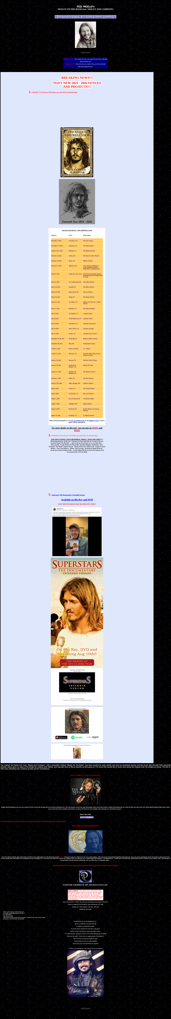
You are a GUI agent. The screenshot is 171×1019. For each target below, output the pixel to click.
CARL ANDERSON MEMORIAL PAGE (108, 16)
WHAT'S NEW (60, 16)
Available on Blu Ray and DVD (77, 499)
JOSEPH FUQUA (69, 16)
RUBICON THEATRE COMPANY (75, 16)
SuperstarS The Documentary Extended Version (68, 495)
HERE (60, 857)
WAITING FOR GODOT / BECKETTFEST (98, 16)
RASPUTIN (84, 15)
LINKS (115, 15)
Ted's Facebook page (77, 420)
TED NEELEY (65, 16)
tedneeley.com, (94, 420)
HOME (56, 15)
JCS (80, 15)
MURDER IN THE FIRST (90, 16)
